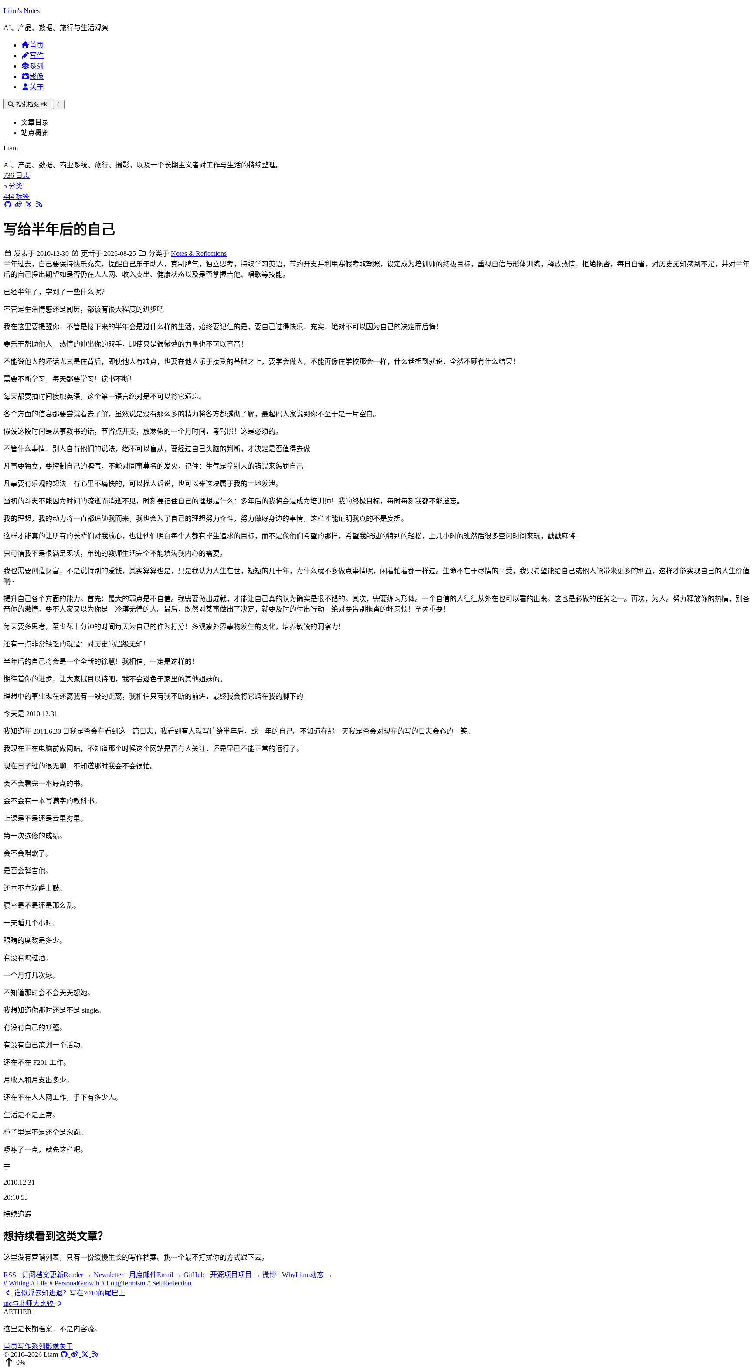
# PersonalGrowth (74, 1283)
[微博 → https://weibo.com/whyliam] (18, 204)
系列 (37, 66)
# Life (39, 1283)
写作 (37, 55)
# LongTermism (123, 1283)
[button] (376, 1363)
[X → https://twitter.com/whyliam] (28, 204)
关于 (37, 87)
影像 (37, 76)
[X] (86, 1354)
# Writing (16, 1283)
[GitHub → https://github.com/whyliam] (7, 204)
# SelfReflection (169, 1283)
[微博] (75, 1354)
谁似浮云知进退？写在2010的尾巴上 (69, 1293)
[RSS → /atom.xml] (39, 204)
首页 (37, 45)
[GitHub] (65, 1354)
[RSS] (95, 1354)
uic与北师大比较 (29, 1303)
